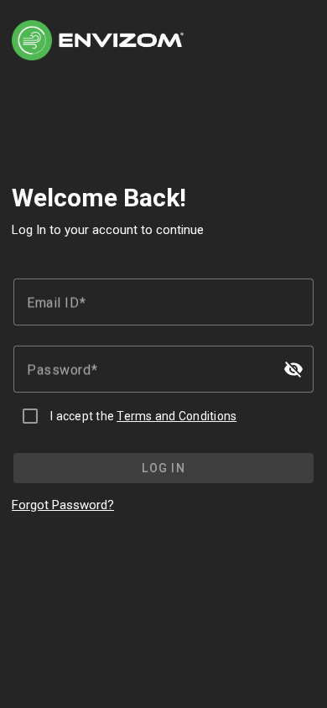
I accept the (143, 416)
